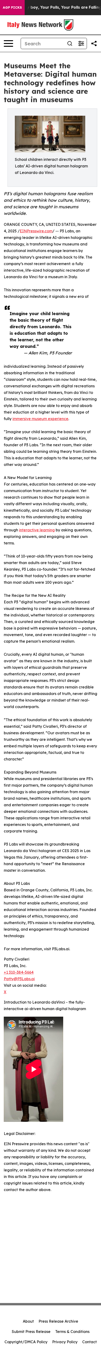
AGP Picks (12, 7)
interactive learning (37, 530)
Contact (89, 1341)
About (28, 1321)
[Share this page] (94, 43)
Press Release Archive (58, 1321)
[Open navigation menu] (8, 43)
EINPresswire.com (36, 231)
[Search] (69, 43)
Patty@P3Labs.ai (19, 978)
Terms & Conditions (72, 1331)
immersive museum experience (40, 418)
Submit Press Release (31, 1331)
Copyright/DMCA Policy (25, 1341)
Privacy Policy (65, 1341)
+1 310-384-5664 (19, 972)
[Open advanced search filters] (81, 43)
